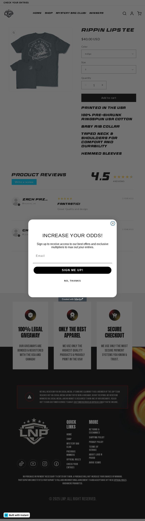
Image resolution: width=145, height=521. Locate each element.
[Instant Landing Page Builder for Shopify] (17, 515)
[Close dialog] (113, 223)
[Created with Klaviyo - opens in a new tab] (72, 299)
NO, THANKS (72, 281)
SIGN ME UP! (72, 270)
